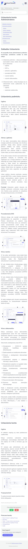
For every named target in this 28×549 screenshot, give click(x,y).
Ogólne (4, 28)
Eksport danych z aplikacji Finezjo (10, 518)
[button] (11, 510)
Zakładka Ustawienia (6, 24)
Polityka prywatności (13, 546)
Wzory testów (6, 34)
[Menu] (26, 3)
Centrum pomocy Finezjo (16, 543)
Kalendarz (4, 519)
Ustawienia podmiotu (6, 26)
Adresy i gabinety (7, 30)
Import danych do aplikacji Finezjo (10, 522)
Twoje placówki (6, 42)
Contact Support (8, 535)
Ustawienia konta (6, 38)
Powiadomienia (6, 524)
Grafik (3, 526)
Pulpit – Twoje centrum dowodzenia (10, 521)
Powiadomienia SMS (7, 32)
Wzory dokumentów (7, 36)
